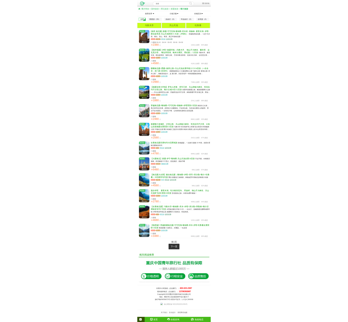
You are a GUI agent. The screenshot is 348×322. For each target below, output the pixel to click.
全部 (142, 19)
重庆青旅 (145, 9)
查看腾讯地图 (182, 312)
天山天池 (173, 25)
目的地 (206, 3)
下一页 (174, 246)
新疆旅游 (174, 9)
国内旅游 (155, 9)
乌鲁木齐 (149, 25)
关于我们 (164, 312)
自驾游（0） (203, 19)
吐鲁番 (198, 25)
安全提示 (172, 312)
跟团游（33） (154, 19)
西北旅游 (165, 9)
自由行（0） (170, 19)
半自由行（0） (186, 19)
